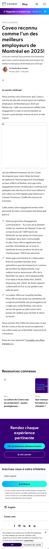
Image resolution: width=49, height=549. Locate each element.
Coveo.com (9, 516)
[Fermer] (45, 532)
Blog (24, 4)
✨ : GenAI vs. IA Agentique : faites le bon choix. (23, 11)
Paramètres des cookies (32, 545)
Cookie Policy (29, 540)
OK (12, 545)
